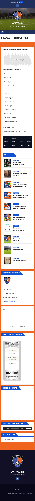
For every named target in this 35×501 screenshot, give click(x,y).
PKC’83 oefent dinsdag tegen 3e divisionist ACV (20, 197)
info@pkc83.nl (10, 301)
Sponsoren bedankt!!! (20, 260)
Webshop (29, 493)
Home (4, 493)
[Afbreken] (25, 428)
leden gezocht (18, 250)
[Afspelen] (5, 428)
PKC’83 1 (14, 497)
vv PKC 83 (17, 23)
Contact (21, 497)
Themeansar (17, 489)
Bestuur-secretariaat (20, 493)
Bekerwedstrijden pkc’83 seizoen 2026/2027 (19, 230)
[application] (17, 428)
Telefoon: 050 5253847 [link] (10, 297)
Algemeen (15, 160)
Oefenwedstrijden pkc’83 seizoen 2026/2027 (19, 219)
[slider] (28, 428)
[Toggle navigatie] (18, 31)
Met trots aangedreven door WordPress (12, 487)
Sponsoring (11, 493)
